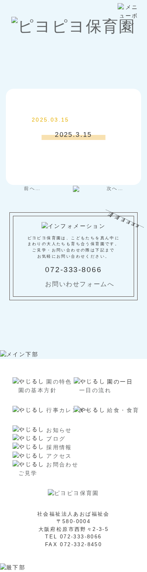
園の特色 (59, 381)
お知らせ (59, 430)
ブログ (55, 439)
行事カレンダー (68, 410)
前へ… (32, 188)
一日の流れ (95, 390)
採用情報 (59, 447)
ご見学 (28, 473)
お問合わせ (62, 464)
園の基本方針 (37, 390)
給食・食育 (123, 410)
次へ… (115, 188)
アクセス (59, 456)
